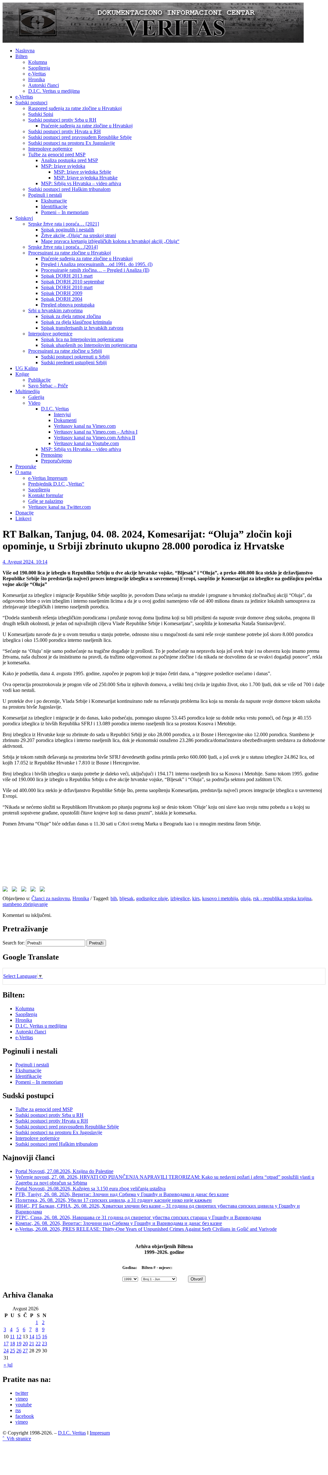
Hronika (36, 79)
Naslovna (25, 50)
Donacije (24, 512)
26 (18, 1350)
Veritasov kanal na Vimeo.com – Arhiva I (95, 432)
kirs (196, 898)
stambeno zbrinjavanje (25, 904)
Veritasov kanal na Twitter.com (59, 507)
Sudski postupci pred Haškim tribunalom (69, 189)
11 (12, 1336)
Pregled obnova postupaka (67, 304)
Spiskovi (24, 218)
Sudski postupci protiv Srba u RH (62, 120)
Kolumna (37, 62)
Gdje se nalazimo (45, 501)
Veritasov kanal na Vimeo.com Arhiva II (94, 437)
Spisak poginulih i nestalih (67, 229)
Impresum (100, 1433)
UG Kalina (26, 368)
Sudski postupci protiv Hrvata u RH (64, 131)
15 (38, 1336)
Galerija (36, 397)
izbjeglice (180, 898)
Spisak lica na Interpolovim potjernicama (82, 339)
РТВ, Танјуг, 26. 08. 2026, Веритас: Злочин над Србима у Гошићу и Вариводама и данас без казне (122, 1194)
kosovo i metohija (220, 898)
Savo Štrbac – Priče (48, 385)
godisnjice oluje (152, 898)
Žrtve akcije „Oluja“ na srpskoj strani (78, 235)
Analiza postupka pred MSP (69, 160)
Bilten (21, 56)
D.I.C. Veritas (55, 408)
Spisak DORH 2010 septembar (72, 281)
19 (18, 1343)
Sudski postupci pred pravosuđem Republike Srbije (80, 137)
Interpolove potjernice (50, 148)
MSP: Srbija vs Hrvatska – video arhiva (81, 183)
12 (18, 1336)
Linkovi (23, 518)
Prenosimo (51, 455)
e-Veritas (37, 73)
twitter (21, 1393)
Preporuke (25, 466)
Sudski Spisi (40, 114)
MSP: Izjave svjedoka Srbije (82, 172)
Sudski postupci (31, 102)
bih (114, 898)
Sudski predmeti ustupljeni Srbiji (74, 362)
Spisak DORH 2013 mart (67, 276)
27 (25, 1350)
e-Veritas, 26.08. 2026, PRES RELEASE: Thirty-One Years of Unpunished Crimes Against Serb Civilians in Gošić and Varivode (146, 1229)
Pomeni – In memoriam (64, 212)
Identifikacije (54, 206)
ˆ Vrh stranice (17, 1438)
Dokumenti (65, 420)
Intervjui (62, 414)
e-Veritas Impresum (47, 478)
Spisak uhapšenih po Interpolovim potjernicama (89, 345)
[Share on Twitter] (16, 890)
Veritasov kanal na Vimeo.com (85, 426)
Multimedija (27, 391)
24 (6, 1350)
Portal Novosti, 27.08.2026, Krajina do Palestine (64, 1171)
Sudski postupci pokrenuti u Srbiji (75, 356)
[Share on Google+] (25, 890)
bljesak (126, 898)
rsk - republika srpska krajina (282, 898)
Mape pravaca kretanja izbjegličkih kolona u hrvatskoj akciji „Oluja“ (110, 241)
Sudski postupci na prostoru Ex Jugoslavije (71, 143)
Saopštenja (39, 68)
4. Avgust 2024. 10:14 (25, 562)
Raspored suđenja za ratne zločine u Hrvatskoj (75, 108)
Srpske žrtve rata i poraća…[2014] (63, 247)
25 (12, 1350)
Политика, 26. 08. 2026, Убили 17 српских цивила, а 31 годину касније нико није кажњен (113, 1200)
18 (12, 1343)
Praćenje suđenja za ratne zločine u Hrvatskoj (87, 125)
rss (18, 1410)
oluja (245, 898)
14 (31, 1336)
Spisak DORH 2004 (61, 299)
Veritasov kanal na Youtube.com (86, 443)
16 (44, 1336)
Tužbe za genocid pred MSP (57, 154)
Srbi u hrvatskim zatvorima (55, 310)
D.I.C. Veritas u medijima (54, 91)
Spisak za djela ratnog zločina (71, 316)
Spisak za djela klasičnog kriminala (76, 322)
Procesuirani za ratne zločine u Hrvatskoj (69, 252)
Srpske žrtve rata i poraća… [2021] (63, 224)
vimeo (21, 1399)
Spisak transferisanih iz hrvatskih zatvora (82, 328)
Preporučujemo (56, 460)
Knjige (22, 374)
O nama (23, 472)
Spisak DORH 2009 (61, 293)
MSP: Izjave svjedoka (63, 166)
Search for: (14, 942)
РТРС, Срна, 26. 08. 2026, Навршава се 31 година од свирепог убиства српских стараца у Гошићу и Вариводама (138, 1217)
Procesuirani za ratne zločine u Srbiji (65, 351)
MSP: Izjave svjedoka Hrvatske (86, 177)
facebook (24, 1416)
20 (25, 1343)
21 (31, 1343)
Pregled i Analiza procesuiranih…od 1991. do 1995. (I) (96, 264)
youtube (23, 1404)
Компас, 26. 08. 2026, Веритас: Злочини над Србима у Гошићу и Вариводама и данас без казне (118, 1223)
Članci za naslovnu (50, 898)
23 (44, 1343)
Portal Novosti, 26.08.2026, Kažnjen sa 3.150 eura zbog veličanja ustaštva (90, 1188)
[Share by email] (43, 890)
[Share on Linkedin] (34, 890)
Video (34, 403)
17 (6, 1343)
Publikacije (39, 380)
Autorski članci (43, 85)
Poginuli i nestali (45, 195)
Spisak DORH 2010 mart (67, 287)
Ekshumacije (54, 200)
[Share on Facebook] (6, 890)
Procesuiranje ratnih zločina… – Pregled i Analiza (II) (95, 270)
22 (38, 1343)
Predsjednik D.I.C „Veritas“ (56, 484)
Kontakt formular (45, 495)
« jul (8, 1364)
